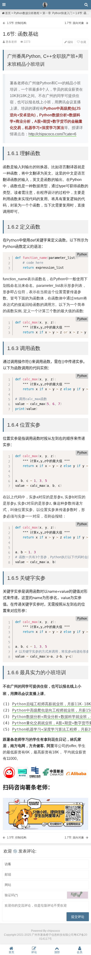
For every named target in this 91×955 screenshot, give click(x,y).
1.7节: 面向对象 (74, 23)
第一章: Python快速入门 (57, 13)
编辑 (70, 42)
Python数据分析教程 (26, 13)
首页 (7, 13)
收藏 (83, 42)
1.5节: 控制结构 (16, 23)
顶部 (57, 952)
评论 (34, 952)
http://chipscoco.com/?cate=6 (52, 134)
